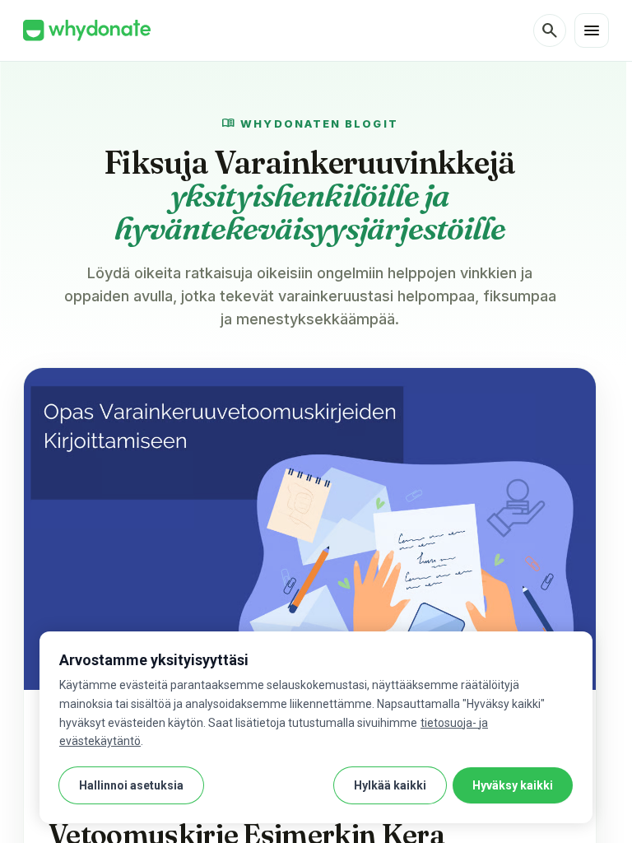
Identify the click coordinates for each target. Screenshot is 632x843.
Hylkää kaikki (390, 785)
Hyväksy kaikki (512, 785)
